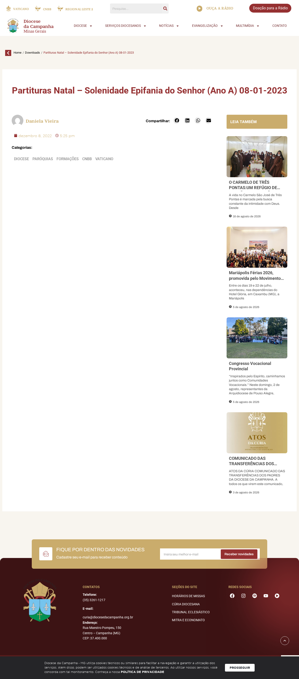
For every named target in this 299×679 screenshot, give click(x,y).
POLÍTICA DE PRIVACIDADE (142, 672)
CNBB (87, 159)
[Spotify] (254, 595)
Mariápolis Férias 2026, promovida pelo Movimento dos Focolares (255, 278)
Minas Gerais (35, 31)
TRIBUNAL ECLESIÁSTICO (191, 612)
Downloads (32, 52)
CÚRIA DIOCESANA (186, 604)
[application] (199, 9)
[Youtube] (266, 595)
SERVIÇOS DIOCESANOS (123, 26)
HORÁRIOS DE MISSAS (188, 596)
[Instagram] (243, 595)
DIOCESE (80, 26)
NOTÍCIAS (166, 26)
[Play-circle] (277, 595)
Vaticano (104, 159)
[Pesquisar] (165, 8)
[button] (177, 120)
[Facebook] (232, 595)
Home (17, 52)
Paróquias (42, 159)
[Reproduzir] (199, 9)
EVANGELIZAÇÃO (205, 26)
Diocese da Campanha (39, 24)
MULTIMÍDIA (245, 26)
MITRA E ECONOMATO (188, 620)
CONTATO (279, 26)
